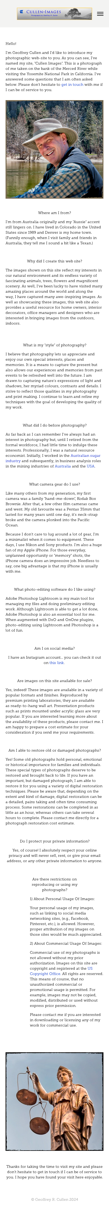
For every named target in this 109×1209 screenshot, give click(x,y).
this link (56, 663)
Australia (63, 466)
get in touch (72, 85)
